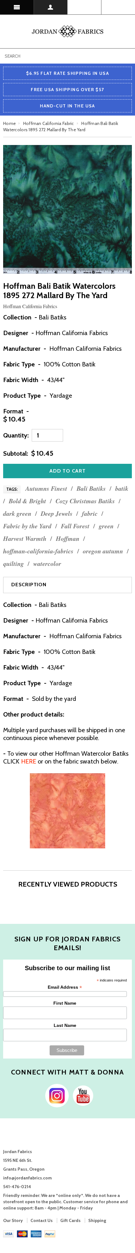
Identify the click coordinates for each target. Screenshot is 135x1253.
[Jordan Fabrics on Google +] (81, 1095)
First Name (64, 1003)
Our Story (13, 1220)
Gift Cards (70, 1220)
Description (28, 585)
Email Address (65, 987)
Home (9, 123)
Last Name (65, 1025)
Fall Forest (75, 526)
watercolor (47, 563)
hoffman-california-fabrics (38, 551)
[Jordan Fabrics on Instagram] (55, 1095)
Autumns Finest (46, 488)
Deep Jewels (57, 513)
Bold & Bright (27, 501)
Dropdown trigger (51, 7)
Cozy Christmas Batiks (85, 501)
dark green (17, 513)
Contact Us (41, 1220)
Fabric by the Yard (27, 526)
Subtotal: (15, 453)
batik (121, 488)
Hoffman (67, 538)
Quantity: (16, 435)
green (106, 526)
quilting (13, 563)
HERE (28, 761)
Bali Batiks (91, 488)
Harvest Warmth (24, 538)
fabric (90, 513)
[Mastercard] (22, 1233)
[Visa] (8, 1233)
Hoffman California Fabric (48, 123)
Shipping (97, 1220)
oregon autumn (103, 551)
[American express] (36, 1233)
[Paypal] (50, 1233)
